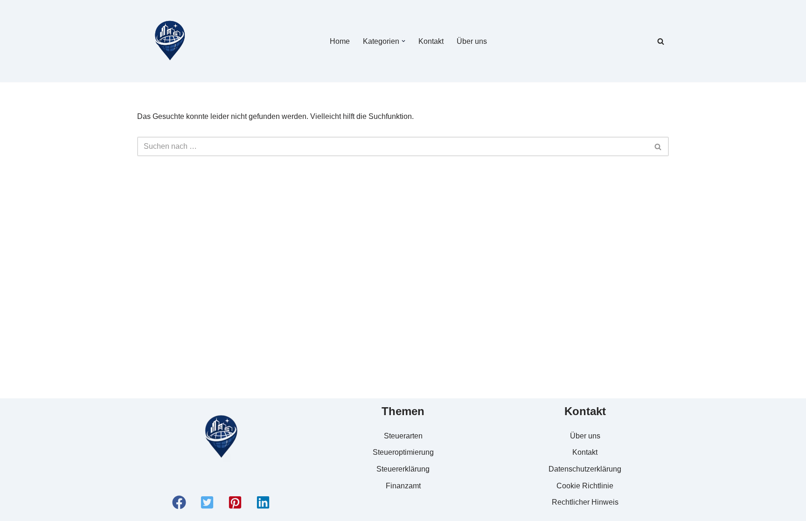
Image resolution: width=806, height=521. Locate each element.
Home (340, 41)
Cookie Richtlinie (584, 486)
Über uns (472, 41)
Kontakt (431, 41)
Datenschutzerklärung (585, 469)
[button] (403, 41)
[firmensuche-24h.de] (169, 41)
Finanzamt (403, 486)
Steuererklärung (403, 469)
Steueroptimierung (403, 452)
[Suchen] (660, 41)
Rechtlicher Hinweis (585, 502)
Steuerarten (403, 436)
